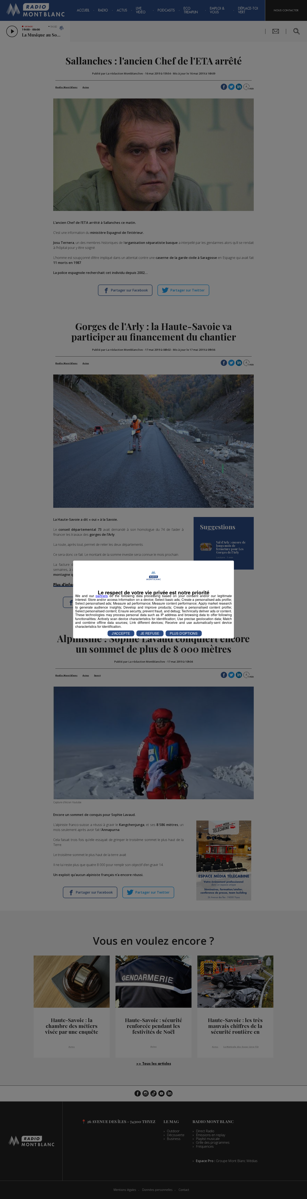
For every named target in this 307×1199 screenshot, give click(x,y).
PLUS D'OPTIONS (184, 633)
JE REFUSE (150, 633)
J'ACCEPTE (121, 633)
